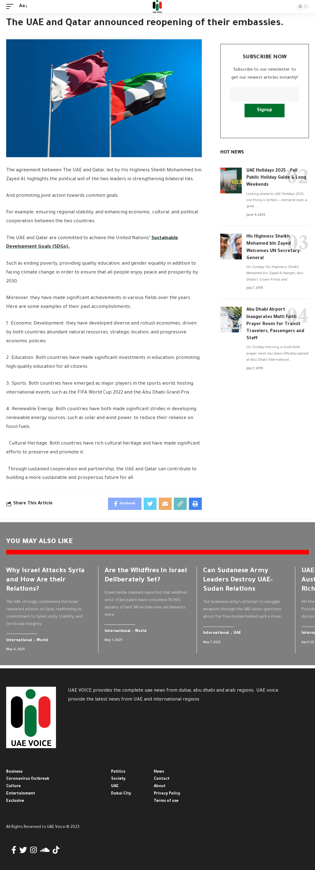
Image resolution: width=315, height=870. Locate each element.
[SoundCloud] (44, 850)
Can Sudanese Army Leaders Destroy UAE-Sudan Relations (238, 580)
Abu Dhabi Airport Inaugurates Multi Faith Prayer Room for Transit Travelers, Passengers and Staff (275, 324)
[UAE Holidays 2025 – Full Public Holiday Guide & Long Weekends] (231, 180)
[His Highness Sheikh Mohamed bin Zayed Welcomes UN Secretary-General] (231, 246)
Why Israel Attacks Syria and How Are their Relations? (45, 580)
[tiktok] (56, 850)
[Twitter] (23, 850)
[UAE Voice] (157, 6)
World (42, 640)
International (19, 640)
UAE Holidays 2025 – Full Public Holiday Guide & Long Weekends (276, 178)
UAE (237, 633)
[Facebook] (14, 850)
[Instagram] (33, 850)
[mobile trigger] (11, 6)
